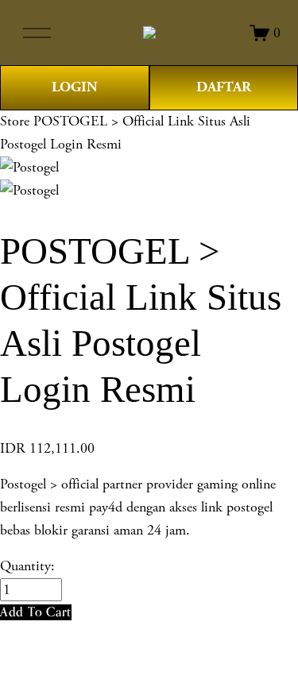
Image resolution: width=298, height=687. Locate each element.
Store (14, 121)
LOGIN (75, 87)
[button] (36, 611)
